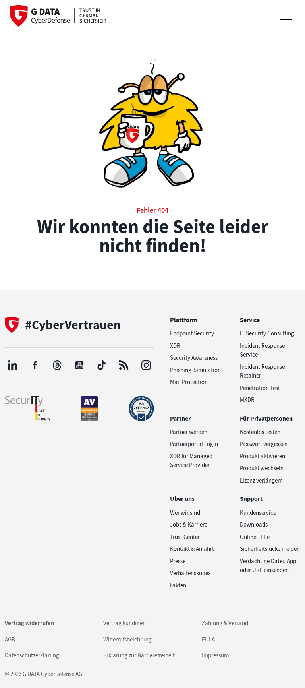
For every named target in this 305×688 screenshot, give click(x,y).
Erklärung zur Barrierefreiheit (139, 655)
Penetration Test (260, 388)
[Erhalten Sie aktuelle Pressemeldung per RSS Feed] (124, 365)
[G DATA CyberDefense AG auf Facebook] (35, 365)
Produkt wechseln (262, 468)
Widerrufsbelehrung (127, 639)
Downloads (254, 525)
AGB (10, 639)
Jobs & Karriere (188, 525)
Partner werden (188, 432)
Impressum (215, 655)
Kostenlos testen (260, 432)
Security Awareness (194, 358)
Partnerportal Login (194, 444)
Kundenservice (258, 513)
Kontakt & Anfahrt (192, 549)
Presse (177, 561)
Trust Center (185, 537)
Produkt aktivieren (262, 456)
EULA (208, 639)
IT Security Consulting (267, 333)
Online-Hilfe (255, 537)
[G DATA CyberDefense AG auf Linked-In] (12, 365)
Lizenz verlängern (261, 481)
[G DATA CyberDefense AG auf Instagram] (146, 365)
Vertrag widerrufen (29, 623)
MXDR (247, 400)
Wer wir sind (185, 513)
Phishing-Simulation (195, 370)
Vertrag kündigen (124, 623)
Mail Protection (189, 382)
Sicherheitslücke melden (270, 549)
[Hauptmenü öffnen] (285, 15)
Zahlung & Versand (225, 623)
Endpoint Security (192, 333)
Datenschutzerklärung (32, 655)
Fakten (178, 585)
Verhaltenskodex (190, 573)
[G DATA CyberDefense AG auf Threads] (57, 365)
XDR (175, 346)
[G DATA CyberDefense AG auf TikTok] (101, 365)
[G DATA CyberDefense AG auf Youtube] (79, 365)
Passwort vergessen (264, 444)
